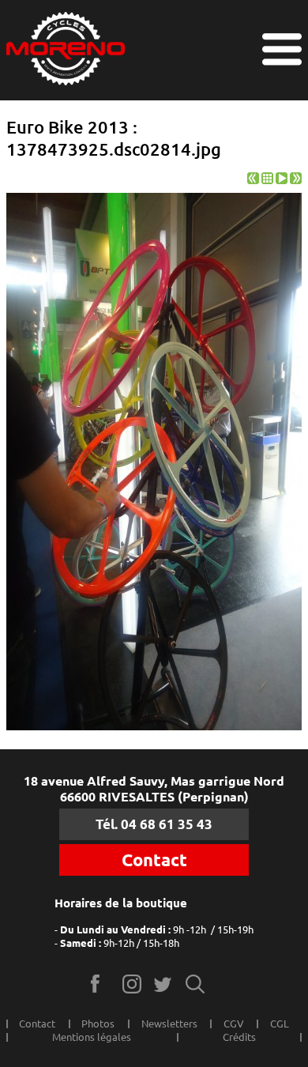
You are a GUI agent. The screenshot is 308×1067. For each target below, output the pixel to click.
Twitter (164, 983)
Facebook (101, 983)
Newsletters (169, 1023)
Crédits (239, 1036)
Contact (154, 859)
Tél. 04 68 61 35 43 (154, 823)
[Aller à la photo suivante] (296, 180)
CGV (233, 1023)
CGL (279, 1023)
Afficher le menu (282, 49)
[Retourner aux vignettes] (267, 180)
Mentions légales (91, 1036)
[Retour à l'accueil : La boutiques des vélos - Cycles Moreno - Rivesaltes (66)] (65, 50)
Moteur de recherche (195, 983)
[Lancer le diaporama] (281, 180)
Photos (98, 1023)
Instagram (132, 983)
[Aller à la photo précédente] (253, 180)
